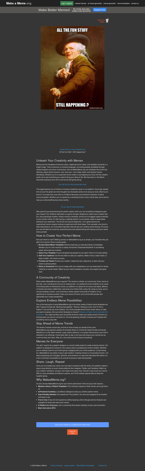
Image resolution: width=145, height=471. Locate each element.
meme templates (123, 3)
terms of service (57, 465)
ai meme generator (95, 3)
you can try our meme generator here (72, 184)
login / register (67, 3)
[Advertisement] (18, 58)
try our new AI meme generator (72, 207)
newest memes (80, 3)
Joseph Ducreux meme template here (72, 149)
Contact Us (102, 465)
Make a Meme (18, 3)
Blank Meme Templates (85, 465)
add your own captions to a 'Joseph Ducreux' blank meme (72, 425)
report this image (72, 432)
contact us (135, 3)
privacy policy (69, 465)
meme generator (109, 3)
